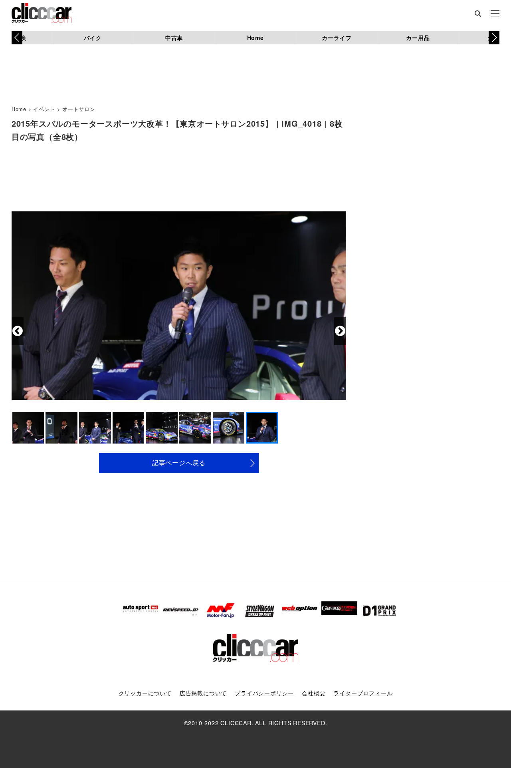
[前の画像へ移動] (18, 331)
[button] (494, 37)
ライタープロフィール (362, 693)
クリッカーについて (145, 693)
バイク (92, 38)
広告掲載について (203, 693)
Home (255, 38)
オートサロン (78, 109)
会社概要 (313, 693)
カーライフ (336, 38)
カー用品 (418, 38)
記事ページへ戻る (179, 462)
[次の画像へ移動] (340, 331)
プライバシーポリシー (264, 693)
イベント (44, 109)
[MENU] (495, 14)
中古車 (174, 38)
